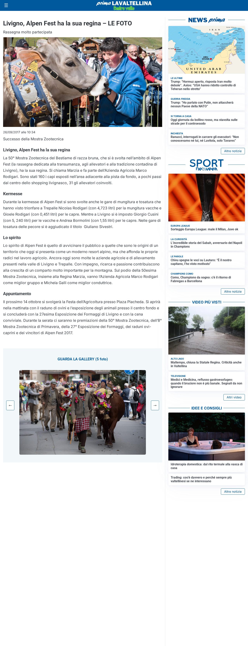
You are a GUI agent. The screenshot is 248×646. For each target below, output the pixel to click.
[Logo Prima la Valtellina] (124, 5)
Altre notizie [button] (233, 151)
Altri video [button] (234, 397)
